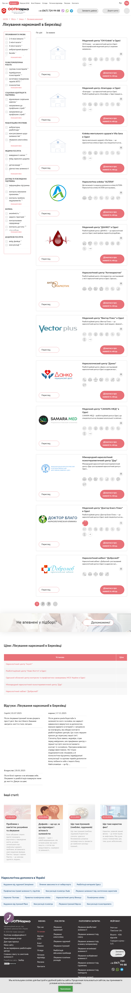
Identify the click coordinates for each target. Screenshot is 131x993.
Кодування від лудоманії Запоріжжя (18, 885)
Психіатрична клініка (95, 898)
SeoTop (21, 960)
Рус (120, 3)
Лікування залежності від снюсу (88, 936)
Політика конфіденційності (15, 935)
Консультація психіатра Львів (58, 891)
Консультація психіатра (43, 904)
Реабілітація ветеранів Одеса (89, 885)
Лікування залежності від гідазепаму (88, 964)
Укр (126, 3)
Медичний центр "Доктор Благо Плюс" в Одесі (102, 509)
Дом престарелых (11, 942)
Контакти (75, 3)
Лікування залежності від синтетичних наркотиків (96, 891)
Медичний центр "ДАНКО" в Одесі (100, 227)
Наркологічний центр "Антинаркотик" (102, 273)
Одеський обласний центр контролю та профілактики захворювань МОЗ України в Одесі (45, 678)
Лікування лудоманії (61, 941)
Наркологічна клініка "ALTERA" (98, 182)
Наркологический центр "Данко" (99, 363)
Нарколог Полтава (11, 898)
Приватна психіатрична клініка (37, 898)
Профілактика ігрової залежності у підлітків (22, 891)
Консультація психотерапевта (99, 904)
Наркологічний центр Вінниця (68, 898)
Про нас (5, 3)
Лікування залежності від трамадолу (88, 971)
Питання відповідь (55, 3)
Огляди (44, 3)
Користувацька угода (12, 938)
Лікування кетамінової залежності (87, 950)
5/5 (111, 944)
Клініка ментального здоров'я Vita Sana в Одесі (102, 135)
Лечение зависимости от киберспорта (55, 885)
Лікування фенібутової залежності (87, 928)
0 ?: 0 (84, 523)
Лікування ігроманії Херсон (70, 904)
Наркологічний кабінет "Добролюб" (100, 558)
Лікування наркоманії (57, 928)
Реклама (67, 3)
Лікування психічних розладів (61, 959)
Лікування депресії (85, 977)
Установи (13, 3)
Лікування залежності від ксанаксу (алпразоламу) (88, 943)
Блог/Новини (35, 3)
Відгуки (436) (24, 3)
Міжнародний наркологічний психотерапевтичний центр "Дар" (99, 459)
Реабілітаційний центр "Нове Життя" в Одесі (26, 671)
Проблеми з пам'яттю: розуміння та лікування (17, 827)
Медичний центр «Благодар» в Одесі (101, 88)
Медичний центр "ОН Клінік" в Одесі (101, 41)
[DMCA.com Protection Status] (10, 964)
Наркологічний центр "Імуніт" (19, 664)
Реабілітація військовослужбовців (62, 952)
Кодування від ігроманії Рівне (16, 904)
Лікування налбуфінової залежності (87, 957)
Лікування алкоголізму (58, 936)
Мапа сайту (8, 945)
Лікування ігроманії (61, 946)
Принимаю (65, 989)
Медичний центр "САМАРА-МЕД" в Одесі (100, 410)
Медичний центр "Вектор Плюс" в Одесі (103, 318)
